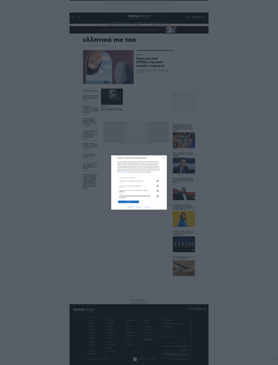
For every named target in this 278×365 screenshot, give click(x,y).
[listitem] (139, 177)
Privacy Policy (147, 207)
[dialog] (139, 182)
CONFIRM (128, 201)
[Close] (164, 158)
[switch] (157, 181)
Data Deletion (131, 207)
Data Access (139, 207)
